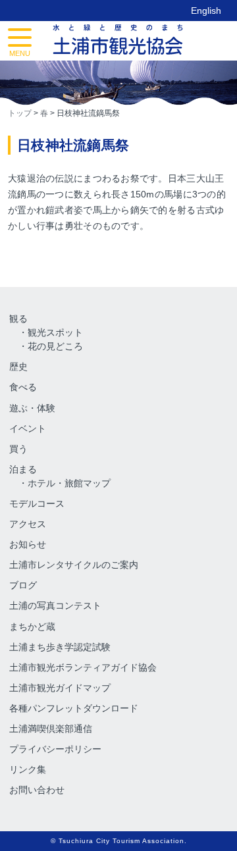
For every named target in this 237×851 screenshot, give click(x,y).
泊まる (23, 469)
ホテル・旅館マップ (69, 483)
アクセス (27, 524)
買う (18, 449)
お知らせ (27, 544)
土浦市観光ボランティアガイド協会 (83, 667)
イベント (27, 428)
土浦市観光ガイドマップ (60, 688)
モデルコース (37, 503)
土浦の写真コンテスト (55, 605)
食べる (23, 387)
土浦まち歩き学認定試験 (60, 647)
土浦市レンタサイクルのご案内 (73, 564)
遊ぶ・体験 (32, 408)
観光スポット (55, 332)
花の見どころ (55, 346)
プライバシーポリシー (55, 749)
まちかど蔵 (32, 626)
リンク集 (27, 769)
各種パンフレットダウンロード (73, 708)
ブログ (23, 585)
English (206, 10)
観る (18, 318)
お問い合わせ (37, 790)
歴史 (18, 366)
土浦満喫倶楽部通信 (50, 728)
